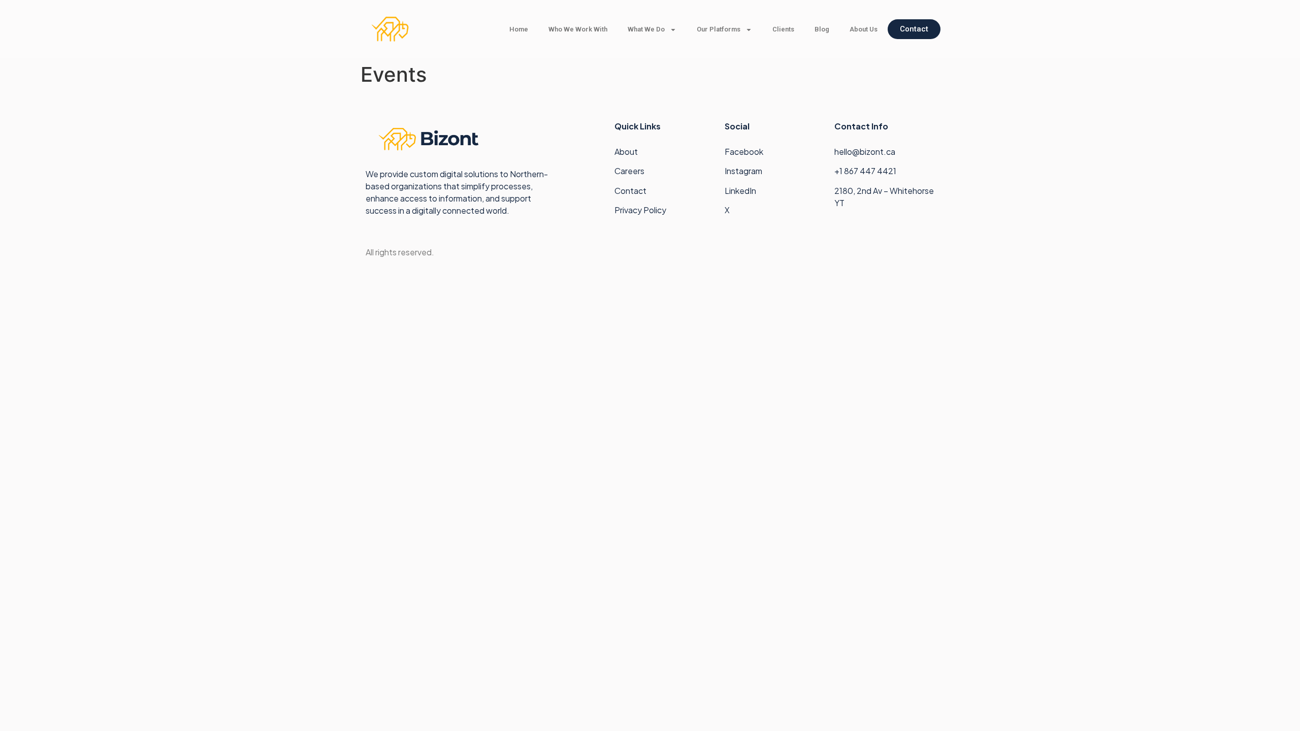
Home (518, 29)
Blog (822, 29)
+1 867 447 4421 (866, 170)
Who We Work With (577, 29)
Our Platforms (718, 29)
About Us (864, 29)
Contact (630, 190)
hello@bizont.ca (864, 151)
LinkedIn (740, 190)
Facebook (744, 151)
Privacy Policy (640, 210)
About (626, 151)
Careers (629, 170)
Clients (783, 29)
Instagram (743, 170)
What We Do (646, 29)
